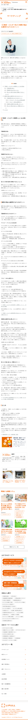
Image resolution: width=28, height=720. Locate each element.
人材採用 (4, 674)
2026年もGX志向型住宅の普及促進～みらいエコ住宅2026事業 (21, 531)
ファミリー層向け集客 (8, 616)
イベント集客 (20, 616)
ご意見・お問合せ (11, 709)
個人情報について (5, 711)
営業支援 (18, 638)
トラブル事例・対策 (8, 602)
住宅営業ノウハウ (20, 536)
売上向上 (14, 596)
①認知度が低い (11, 88)
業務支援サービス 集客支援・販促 (10, 434)
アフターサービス (21, 630)
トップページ (4, 7)
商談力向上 (6, 614)
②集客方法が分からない (13, 90)
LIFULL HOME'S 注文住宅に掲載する (17, 711)
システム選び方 (7, 608)
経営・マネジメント (6, 669)
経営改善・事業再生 (8, 638)
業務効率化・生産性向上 (9, 636)
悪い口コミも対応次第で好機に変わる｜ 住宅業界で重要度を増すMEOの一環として (6, 507)
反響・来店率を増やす (17, 610)
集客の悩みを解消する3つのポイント (13, 96)
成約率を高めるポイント (9, 612)
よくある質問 (4, 709)
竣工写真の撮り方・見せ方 (9, 606)
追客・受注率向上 (5, 664)
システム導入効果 (18, 608)
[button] (26, 2)
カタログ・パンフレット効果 (10, 640)
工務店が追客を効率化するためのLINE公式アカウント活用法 (6, 531)
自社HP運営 (4, 679)
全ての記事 (11, 7)
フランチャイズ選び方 (8, 604)
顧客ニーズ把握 (15, 614)
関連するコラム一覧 (14, 546)
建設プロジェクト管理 (8, 630)
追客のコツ (6, 610)
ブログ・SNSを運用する (15, 102)
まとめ (6, 110)
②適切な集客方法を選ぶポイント (15, 104)
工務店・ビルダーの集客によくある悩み (14, 86)
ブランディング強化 (20, 602)
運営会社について (12, 714)
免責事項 (18, 709)
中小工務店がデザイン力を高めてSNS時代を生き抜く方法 (20, 505)
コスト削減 (20, 612)
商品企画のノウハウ (20, 598)
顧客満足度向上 (17, 600)
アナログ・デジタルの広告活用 (17, 100)
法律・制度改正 (7, 600)
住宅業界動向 (19, 517)
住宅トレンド (19, 513)
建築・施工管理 (5, 688)
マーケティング (5, 33)
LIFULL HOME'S (5, 714)
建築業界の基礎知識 (8, 598)
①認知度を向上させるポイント (14, 98)
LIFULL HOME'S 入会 (16, 33)
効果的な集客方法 (7, 620)
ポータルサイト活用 (8, 628)
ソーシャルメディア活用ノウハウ (11, 618)
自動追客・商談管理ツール (9, 632)
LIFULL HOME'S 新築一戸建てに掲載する (10, 712)
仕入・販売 (4, 693)
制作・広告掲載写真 (6, 683)
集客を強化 (18, 515)
